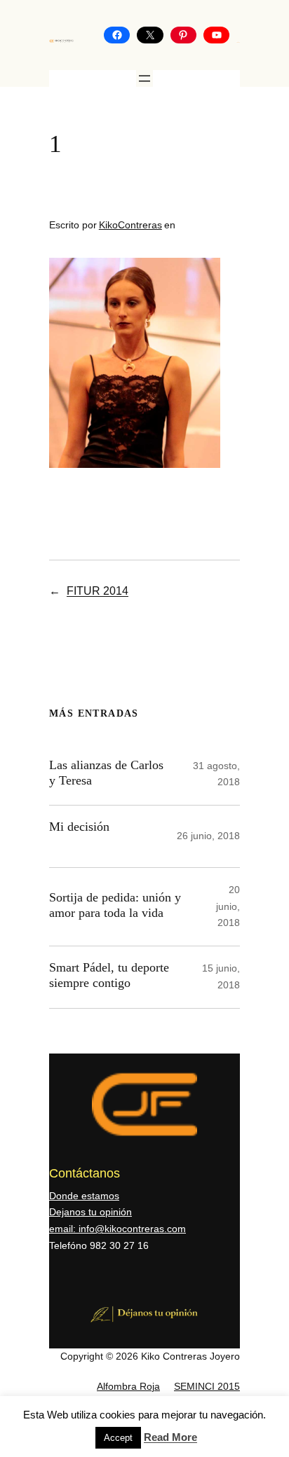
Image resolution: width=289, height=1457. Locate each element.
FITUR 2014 (97, 590)
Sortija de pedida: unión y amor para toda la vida (115, 905)
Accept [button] (118, 1437)
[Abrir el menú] (144, 78)
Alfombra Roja (128, 1386)
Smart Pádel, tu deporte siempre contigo (109, 975)
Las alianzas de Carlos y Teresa (106, 772)
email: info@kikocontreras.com (117, 1228)
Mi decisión (79, 827)
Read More (170, 1437)
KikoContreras (130, 224)
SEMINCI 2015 (207, 1386)
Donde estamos (84, 1195)
